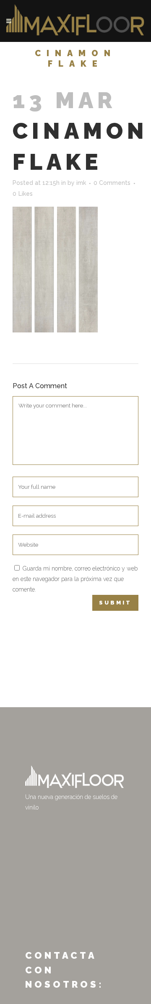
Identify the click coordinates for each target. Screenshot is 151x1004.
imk (81, 182)
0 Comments (112, 182)
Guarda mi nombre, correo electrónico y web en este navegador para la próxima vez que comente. (75, 579)
